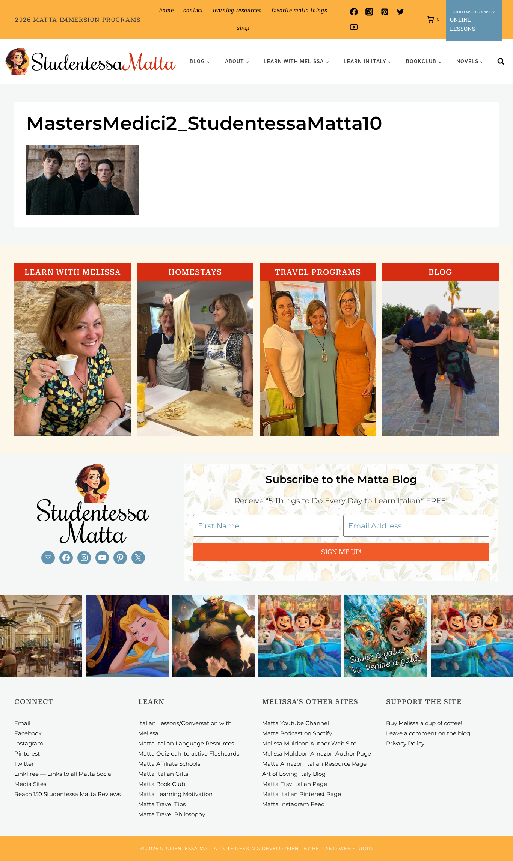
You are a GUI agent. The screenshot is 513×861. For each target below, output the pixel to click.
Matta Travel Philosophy (171, 814)
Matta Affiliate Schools (169, 763)
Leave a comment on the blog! (429, 733)
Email (22, 723)
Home (166, 10)
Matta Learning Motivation (175, 794)
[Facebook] (354, 12)
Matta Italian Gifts (163, 773)
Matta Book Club (161, 783)
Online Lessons (462, 24)
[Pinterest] (384, 12)
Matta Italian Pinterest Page (301, 794)
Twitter (24, 763)
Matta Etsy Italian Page (294, 783)
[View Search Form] (501, 61)
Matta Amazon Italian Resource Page (314, 763)
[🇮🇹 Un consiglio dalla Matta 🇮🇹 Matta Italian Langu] (385, 636)
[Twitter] (400, 12)
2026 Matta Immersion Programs (77, 19)
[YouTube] (354, 27)
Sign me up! (341, 551)
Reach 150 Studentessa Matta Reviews (67, 794)
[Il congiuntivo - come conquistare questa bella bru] (213, 636)
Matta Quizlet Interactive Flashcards (188, 753)
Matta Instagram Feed (293, 804)
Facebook (28, 733)
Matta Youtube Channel (295, 723)
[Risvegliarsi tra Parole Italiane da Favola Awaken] (127, 636)
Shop (243, 28)
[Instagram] (369, 12)
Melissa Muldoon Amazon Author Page (316, 753)
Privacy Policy (405, 743)
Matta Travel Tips (162, 804)
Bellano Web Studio (342, 848)
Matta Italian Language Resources (186, 743)
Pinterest (27, 753)
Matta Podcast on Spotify (297, 733)
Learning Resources (237, 10)
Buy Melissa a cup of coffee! (424, 723)
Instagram (28, 743)
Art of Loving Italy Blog (294, 773)
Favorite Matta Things (299, 10)
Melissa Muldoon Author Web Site (309, 743)
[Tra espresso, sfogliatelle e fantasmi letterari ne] (41, 636)
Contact (193, 10)
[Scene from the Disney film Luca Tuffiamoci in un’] (299, 636)
